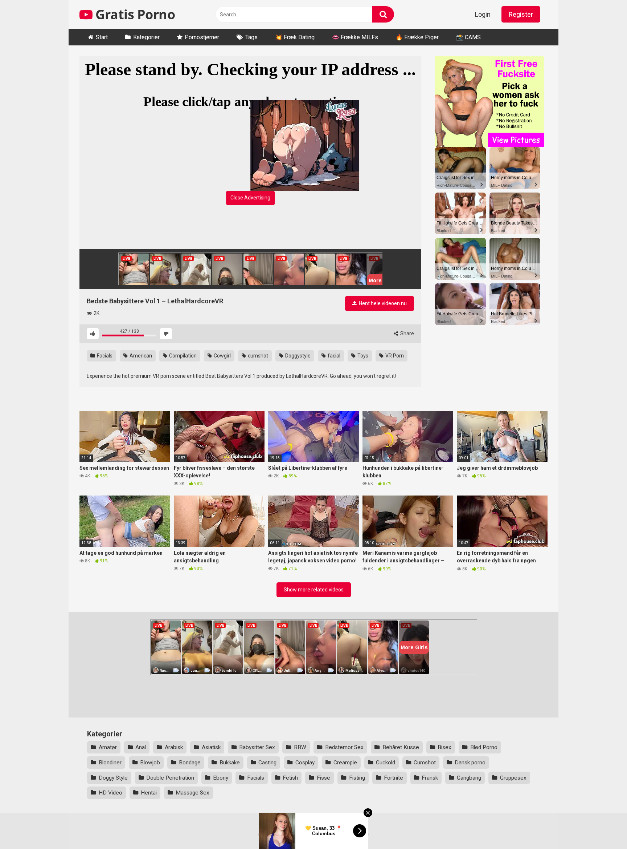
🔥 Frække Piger (417, 37)
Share (406, 333)
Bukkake (230, 762)
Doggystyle (297, 356)
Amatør (108, 747)
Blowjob (150, 762)
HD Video (110, 792)
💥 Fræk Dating (295, 37)
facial (333, 356)
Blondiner (110, 762)
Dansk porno (470, 762)
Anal (140, 747)
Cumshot (425, 762)
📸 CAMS (468, 37)
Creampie (345, 762)
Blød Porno (483, 747)
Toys (362, 356)
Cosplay (305, 762)
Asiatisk (211, 747)
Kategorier (146, 37)
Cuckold (385, 762)
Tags (251, 37)
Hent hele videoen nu (382, 303)
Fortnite (393, 778)
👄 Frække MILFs (355, 37)
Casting (267, 762)
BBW (300, 747)
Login (483, 14)
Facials (104, 356)
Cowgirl (222, 356)
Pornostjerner (202, 37)
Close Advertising (250, 198)
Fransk (430, 778)
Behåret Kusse (400, 747)
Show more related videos (314, 590)
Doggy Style (113, 778)
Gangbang (469, 778)
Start (102, 37)
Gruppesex (513, 778)
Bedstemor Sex (344, 747)
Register (521, 14)
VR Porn (394, 356)
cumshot (257, 356)
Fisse (323, 778)
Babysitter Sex (257, 747)
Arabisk (174, 747)
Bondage (190, 762)
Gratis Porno (134, 14)
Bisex (444, 747)
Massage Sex (192, 792)
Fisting (357, 778)
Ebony (220, 778)
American (140, 356)
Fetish (290, 778)
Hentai (149, 792)
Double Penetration (170, 778)
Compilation (182, 356)
